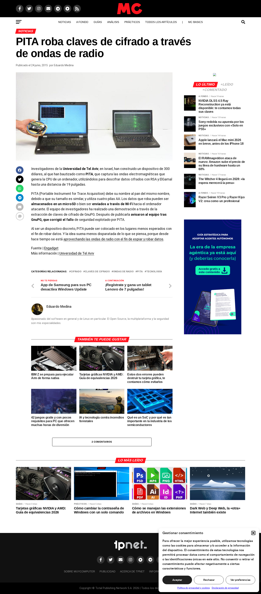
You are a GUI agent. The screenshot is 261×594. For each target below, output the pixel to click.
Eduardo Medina (64, 65)
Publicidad (107, 571)
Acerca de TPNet (132, 571)
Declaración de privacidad (225, 588)
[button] (253, 533)
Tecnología (154, 271)
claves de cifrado (97, 271)
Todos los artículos (161, 22)
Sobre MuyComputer (79, 571)
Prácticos (132, 22)
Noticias (64, 22)
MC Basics (195, 22)
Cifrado (76, 271)
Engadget (51, 248)
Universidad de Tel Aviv (76, 253)
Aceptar (177, 580)
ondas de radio (123, 271)
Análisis (113, 22)
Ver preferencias (240, 580)
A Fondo (82, 22)
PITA (140, 271)
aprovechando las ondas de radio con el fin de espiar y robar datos (113, 239)
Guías (98, 22)
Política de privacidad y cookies (193, 588)
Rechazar (209, 580)
